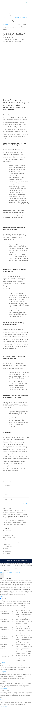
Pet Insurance (6, 544)
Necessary (4, 598)
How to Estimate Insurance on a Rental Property (15, 522)
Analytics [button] (2, 680)
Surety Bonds (6, 553)
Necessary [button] (2, 596)
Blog (4, 533)
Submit (24, 503)
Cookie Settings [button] (4, 572)
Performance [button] (3, 671)
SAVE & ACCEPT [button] (4, 706)
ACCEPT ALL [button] (18, 572)
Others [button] (1, 699)
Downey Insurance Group (11, 39)
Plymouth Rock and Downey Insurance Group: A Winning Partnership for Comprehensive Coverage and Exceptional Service (15, 516)
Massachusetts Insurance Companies (12, 41)
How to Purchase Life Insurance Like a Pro (13, 520)
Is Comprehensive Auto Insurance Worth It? (14, 524)
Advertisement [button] (3, 688)
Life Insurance (6, 539)
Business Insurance (8, 535)
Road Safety (6, 549)
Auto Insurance (7, 530)
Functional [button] (2, 662)
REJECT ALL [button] (12, 572)
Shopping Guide (7, 551)
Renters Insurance (7, 546)
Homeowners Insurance (9, 537)
